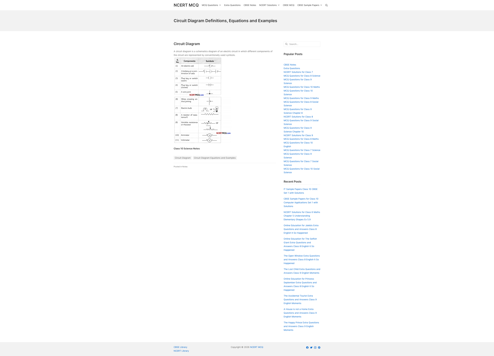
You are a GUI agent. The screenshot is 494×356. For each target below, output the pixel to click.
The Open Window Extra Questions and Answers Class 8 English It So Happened (302, 259)
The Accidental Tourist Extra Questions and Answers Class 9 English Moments (300, 300)
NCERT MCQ (256, 347)
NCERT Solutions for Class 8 (298, 116)
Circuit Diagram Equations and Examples (215, 158)
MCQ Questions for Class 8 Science (302, 75)
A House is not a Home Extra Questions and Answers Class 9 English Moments (300, 313)
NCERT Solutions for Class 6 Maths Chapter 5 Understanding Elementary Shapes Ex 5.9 (302, 216)
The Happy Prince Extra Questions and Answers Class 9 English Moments (301, 326)
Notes (185, 166)
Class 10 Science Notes (187, 148)
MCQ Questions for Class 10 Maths (302, 87)
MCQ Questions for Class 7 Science (302, 150)
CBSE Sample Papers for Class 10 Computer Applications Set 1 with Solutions (301, 202)
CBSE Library (180, 347)
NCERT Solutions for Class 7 (298, 72)
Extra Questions (292, 68)
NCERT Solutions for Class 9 (298, 135)
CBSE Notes (290, 64)
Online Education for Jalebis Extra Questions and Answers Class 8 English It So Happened (301, 229)
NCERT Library (181, 351)
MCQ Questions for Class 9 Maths (301, 98)
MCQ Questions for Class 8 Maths (301, 139)
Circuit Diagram (183, 158)
